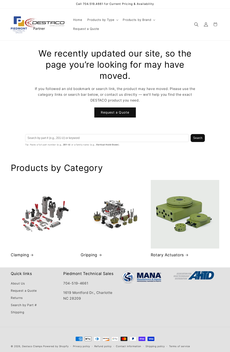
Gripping (89, 254)
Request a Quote (115, 112)
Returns (17, 298)
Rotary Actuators (167, 254)
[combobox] (107, 138)
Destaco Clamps (32, 346)
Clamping (20, 254)
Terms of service (179, 346)
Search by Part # (24, 305)
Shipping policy (155, 346)
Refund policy (103, 346)
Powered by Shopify (55, 346)
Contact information (128, 346)
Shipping (17, 312)
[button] (102, 19)
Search (197, 137)
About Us (18, 283)
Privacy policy (81, 346)
